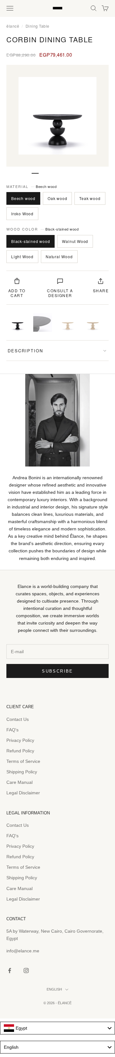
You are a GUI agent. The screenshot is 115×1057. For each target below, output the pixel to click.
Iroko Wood (22, 213)
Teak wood (89, 198)
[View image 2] (42, 322)
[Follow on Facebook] (9, 970)
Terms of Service (23, 761)
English (54, 989)
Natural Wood (59, 256)
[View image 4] (92, 322)
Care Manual (19, 782)
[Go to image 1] (35, 173)
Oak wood (57, 198)
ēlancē (12, 26)
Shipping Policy (21, 771)
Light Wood (22, 256)
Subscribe (57, 671)
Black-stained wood (30, 241)
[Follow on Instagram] (26, 970)
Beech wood (23, 198)
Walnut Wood (75, 241)
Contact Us (17, 719)
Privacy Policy (20, 740)
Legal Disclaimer (23, 792)
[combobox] (57, 1028)
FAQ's (12, 729)
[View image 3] (68, 322)
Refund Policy (20, 750)
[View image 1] (17, 322)
